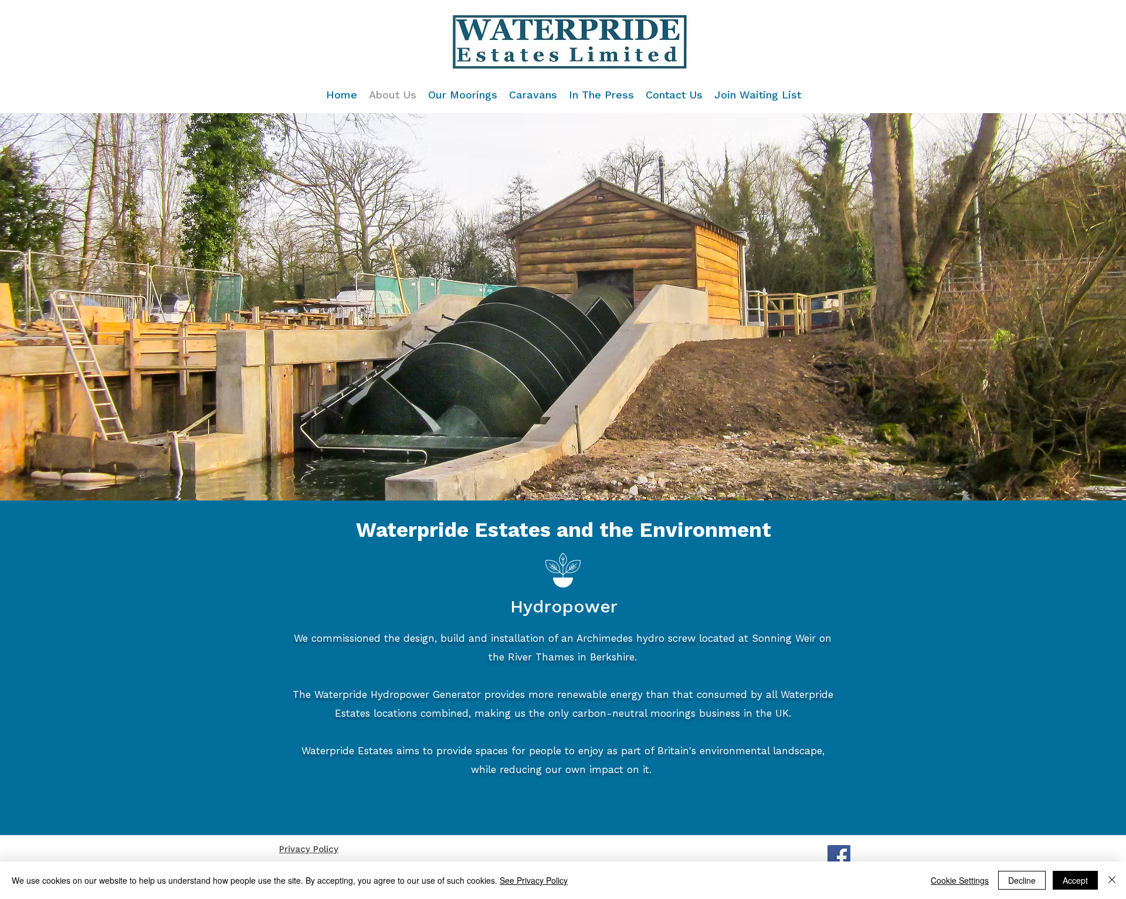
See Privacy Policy (534, 880)
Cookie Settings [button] (960, 880)
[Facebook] (838, 856)
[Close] (1112, 880)
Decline (1022, 880)
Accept (1075, 880)
